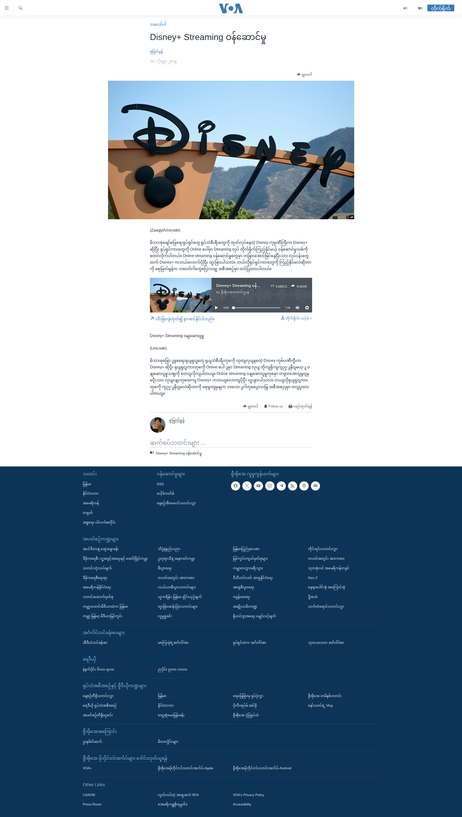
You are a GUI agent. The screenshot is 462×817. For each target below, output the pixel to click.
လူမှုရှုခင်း (165, 616)
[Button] (304, 74)
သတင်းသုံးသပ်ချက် (97, 568)
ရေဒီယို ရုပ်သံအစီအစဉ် (99, 705)
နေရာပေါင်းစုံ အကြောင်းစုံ (326, 587)
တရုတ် (88, 513)
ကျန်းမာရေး (241, 597)
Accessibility (242, 804)
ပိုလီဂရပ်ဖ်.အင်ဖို (245, 705)
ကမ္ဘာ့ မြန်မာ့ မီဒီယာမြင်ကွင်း (102, 616)
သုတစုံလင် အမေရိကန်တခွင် (328, 568)
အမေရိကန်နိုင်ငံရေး (97, 587)
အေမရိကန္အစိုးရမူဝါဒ (172, 804)
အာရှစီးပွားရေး (243, 587)
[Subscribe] (315, 485)
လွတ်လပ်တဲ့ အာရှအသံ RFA (178, 795)
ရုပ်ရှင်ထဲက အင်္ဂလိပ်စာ (249, 642)
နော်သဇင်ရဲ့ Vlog (320, 705)
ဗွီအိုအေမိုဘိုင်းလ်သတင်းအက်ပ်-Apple (185, 768)
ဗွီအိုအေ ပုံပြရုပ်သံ (246, 715)
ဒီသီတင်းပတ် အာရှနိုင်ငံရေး (253, 577)
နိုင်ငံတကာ (90, 493)
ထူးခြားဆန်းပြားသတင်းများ (178, 606)
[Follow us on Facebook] (235, 485)
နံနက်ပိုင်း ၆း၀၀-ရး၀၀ (98, 669)
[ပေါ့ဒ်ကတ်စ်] (303, 485)
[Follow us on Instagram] (269, 485)
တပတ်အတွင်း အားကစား (176, 577)
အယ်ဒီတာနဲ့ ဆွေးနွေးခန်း (101, 549)
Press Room (92, 804)
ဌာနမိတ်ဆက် (92, 742)
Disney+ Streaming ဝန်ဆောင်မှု (243, 286)
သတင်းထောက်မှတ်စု (98, 597)
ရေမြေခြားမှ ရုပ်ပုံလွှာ (248, 696)
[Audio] (405, 8)
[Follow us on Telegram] (281, 485)
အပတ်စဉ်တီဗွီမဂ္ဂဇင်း (98, 715)
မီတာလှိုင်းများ (168, 742)
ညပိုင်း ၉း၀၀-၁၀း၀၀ (172, 669)
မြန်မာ (87, 484)
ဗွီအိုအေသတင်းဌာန (235, 292)
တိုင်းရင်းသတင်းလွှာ (322, 549)
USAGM (89, 795)
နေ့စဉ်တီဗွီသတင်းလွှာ (98, 696)
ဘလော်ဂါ (158, 24)
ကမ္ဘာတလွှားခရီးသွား (248, 568)
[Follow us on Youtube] (258, 485)
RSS (160, 484)
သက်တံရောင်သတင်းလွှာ (326, 606)
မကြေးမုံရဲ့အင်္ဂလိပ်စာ (173, 642)
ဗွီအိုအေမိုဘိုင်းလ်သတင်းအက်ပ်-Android (262, 768)
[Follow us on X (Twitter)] (246, 485)
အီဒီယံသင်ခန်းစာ (95, 642)
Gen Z (313, 577)
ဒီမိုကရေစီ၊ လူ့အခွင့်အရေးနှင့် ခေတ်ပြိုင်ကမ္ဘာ (115, 558)
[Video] (420, 8)
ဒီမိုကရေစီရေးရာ (95, 577)
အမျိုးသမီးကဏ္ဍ (245, 606)
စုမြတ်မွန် (156, 51)
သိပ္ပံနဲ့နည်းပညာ (169, 549)
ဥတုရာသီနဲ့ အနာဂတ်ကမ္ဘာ (176, 558)
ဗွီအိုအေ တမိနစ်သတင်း (325, 696)
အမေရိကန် (91, 503)
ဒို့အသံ (313, 597)
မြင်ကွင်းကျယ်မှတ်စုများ (250, 558)
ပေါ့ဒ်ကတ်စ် (165, 493)
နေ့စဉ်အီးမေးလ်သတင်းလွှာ (176, 503)
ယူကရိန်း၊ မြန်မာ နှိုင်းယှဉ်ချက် (180, 597)
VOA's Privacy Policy (248, 795)
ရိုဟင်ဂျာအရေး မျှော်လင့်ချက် (254, 616)
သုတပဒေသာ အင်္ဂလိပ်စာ (326, 642)
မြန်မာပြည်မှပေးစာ (246, 549)
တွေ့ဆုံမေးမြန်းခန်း (171, 715)
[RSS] (292, 485)
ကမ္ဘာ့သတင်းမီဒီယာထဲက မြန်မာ (105, 606)
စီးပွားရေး (165, 568)
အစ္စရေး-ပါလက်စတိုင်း (99, 522)
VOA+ (87, 768)
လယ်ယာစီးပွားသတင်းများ (177, 587)
